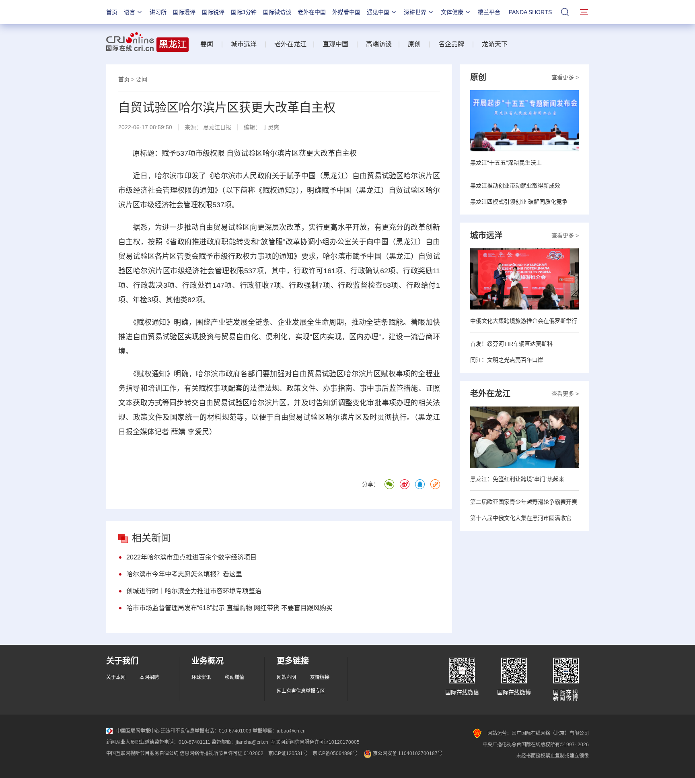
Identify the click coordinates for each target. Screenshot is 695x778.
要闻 (206, 44)
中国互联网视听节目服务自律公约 (142, 753)
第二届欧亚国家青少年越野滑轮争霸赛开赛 (523, 502)
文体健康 (452, 12)
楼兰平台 (489, 12)
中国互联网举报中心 (138, 731)
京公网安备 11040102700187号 (407, 753)
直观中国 (335, 44)
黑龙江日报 (217, 127)
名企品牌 (451, 44)
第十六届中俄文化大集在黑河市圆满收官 (521, 518)
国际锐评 (213, 12)
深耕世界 (415, 12)
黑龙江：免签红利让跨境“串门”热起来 (517, 479)
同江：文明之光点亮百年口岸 (506, 360)
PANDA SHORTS (530, 12)
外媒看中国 (346, 12)
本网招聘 (149, 677)
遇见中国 (378, 12)
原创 (414, 44)
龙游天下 (495, 44)
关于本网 (115, 677)
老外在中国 (312, 12)
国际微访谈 (277, 12)
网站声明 (286, 677)
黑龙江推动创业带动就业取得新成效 (515, 185)
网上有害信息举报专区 (301, 691)
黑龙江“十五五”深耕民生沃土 (506, 162)
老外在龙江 (290, 44)
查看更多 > (565, 77)
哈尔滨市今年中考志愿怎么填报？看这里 (184, 574)
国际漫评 (184, 12)
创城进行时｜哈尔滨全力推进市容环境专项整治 (193, 591)
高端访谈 (379, 44)
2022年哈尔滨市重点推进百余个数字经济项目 (191, 557)
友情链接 (319, 677)
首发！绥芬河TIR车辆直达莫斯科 (511, 344)
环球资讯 (201, 677)
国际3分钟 (244, 12)
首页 (111, 12)
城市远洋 (244, 44)
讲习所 (158, 12)
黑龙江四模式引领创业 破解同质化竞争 (519, 201)
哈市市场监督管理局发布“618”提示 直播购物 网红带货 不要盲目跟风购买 (229, 608)
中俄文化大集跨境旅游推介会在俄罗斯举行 (523, 321)
